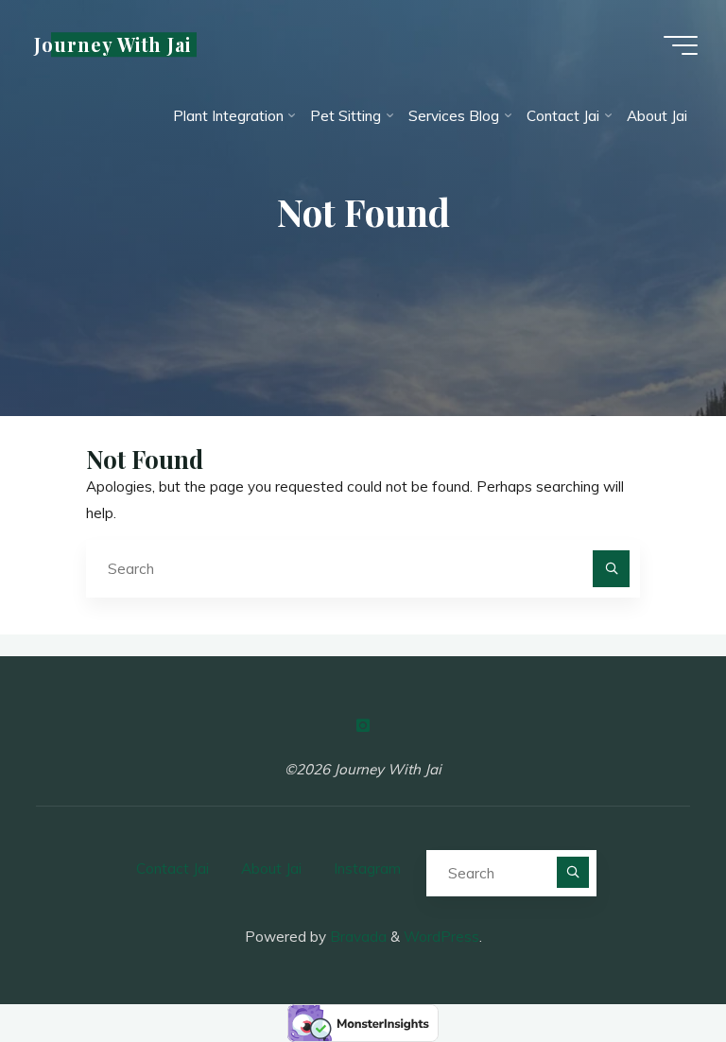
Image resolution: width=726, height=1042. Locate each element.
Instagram (367, 868)
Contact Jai (172, 868)
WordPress (441, 937)
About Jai (271, 868)
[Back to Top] (652, 968)
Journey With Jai (112, 44)
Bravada (356, 937)
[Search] (612, 569)
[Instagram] (363, 725)
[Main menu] (681, 45)
